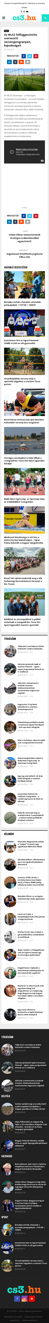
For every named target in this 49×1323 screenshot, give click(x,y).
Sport (6, 31)
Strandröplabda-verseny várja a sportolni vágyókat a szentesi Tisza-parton (22, 381)
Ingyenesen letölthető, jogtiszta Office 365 (24, 255)
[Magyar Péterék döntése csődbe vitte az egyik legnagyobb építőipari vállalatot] (7, 1146)
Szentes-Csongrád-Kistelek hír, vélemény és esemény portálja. (24, 5)
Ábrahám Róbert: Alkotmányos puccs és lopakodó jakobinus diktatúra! (31, 862)
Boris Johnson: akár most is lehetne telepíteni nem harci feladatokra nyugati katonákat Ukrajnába (30, 1166)
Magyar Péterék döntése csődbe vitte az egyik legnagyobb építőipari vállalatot (31, 1143)
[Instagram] (24, 1299)
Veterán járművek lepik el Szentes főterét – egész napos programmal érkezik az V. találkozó (31, 668)
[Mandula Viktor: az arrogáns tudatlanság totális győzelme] (10, 901)
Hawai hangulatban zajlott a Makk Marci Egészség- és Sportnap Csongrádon (30, 761)
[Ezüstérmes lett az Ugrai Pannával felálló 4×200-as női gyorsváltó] (7, 1248)
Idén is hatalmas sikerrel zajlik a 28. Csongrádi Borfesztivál (31, 741)
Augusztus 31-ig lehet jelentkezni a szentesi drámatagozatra (27, 707)
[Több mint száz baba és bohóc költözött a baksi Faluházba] (10, 651)
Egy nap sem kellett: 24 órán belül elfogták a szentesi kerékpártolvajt (30, 778)
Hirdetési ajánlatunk (29, 1320)
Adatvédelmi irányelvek (13, 1317)
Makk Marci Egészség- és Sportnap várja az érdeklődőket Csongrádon (24, 500)
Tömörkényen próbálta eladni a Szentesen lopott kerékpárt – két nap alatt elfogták (31, 725)
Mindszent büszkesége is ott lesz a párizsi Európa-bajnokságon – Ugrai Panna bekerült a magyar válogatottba (23, 540)
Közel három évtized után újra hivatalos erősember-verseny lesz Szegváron (24, 421)
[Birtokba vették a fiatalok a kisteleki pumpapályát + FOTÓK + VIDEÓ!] (7, 1230)
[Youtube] (32, 1299)
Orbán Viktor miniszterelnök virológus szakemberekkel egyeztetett (24, 238)
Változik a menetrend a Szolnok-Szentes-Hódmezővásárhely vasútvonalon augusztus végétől (28, 688)
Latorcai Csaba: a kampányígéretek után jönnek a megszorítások (31, 917)
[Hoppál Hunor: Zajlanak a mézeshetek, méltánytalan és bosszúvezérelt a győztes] (10, 973)
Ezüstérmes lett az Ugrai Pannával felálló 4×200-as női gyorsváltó (21, 342)
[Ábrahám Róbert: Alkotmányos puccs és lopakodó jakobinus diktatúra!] (10, 864)
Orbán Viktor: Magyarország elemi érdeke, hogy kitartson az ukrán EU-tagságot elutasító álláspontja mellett (31, 1185)
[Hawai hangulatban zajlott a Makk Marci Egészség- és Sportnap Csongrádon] (10, 763)
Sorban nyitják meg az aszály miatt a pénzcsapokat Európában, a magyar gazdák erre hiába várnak (30, 1106)
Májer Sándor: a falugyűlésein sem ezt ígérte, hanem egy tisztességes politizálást (31, 952)
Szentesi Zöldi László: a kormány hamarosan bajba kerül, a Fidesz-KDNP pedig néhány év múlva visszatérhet (31, 881)
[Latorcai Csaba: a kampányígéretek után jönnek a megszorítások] (10, 919)
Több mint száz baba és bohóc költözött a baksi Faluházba (31, 647)
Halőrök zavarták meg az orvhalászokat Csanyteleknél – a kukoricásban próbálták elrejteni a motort (31, 816)
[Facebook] (17, 1299)
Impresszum (14, 1320)
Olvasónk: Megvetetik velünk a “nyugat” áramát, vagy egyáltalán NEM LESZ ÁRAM (31, 844)
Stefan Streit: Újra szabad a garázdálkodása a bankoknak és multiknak (31, 934)
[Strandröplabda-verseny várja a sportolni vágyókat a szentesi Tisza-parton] (7, 1266)
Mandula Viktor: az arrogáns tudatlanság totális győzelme (31, 897)
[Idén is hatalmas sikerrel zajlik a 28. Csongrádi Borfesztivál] (10, 745)
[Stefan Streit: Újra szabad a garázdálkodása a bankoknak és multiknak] (10, 937)
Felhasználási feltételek (33, 1317)
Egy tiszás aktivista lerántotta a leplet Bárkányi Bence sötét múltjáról (30, 1012)
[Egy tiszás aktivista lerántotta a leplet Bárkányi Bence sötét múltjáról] (10, 1015)
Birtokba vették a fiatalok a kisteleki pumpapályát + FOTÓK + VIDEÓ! (22, 303)
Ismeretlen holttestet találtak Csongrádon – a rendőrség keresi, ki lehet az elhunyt (30, 797)
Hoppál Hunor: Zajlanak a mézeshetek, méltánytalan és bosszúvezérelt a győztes (31, 970)
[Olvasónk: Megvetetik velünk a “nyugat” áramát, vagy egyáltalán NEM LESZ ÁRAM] (10, 847)
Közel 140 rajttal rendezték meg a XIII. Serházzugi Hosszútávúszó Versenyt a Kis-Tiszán (23, 581)
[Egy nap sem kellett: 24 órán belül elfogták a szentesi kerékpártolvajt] (10, 781)
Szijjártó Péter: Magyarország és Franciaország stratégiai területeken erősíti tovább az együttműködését (29, 1204)
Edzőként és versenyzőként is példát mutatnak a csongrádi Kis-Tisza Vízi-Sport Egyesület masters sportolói (22, 622)
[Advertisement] (24, 188)
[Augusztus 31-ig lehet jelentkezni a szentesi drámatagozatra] (10, 709)
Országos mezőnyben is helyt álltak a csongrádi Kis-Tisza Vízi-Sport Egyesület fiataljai (24, 461)
